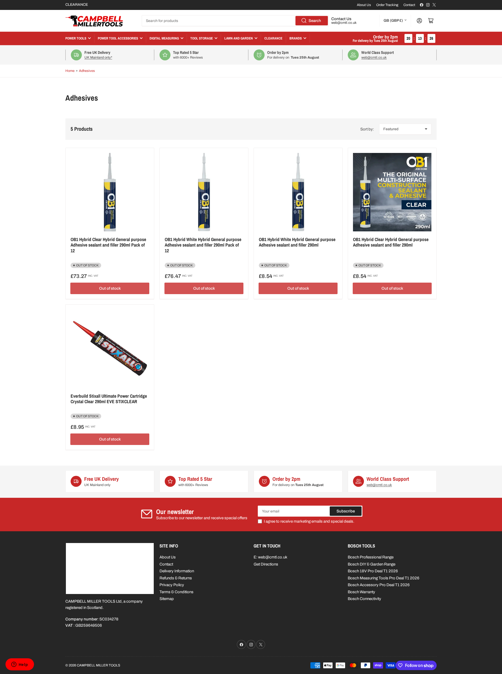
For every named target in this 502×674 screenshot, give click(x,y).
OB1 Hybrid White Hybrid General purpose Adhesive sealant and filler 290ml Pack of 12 (203, 245)
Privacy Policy (171, 585)
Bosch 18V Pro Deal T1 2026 (373, 571)
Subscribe (345, 511)
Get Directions (266, 564)
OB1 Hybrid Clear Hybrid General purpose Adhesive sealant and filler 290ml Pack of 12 (108, 245)
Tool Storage (201, 38)
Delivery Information (176, 571)
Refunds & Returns (175, 578)
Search (315, 21)
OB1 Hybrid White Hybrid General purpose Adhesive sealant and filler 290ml (297, 242)
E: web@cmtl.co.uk (270, 557)
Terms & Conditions (176, 592)
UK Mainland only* (98, 57)
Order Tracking (387, 5)
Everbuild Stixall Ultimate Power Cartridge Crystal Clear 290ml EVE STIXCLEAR (109, 399)
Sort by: (367, 129)
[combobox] (235, 20)
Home (70, 71)
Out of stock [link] (110, 288)
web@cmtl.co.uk (344, 23)
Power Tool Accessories (118, 38)
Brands (295, 38)
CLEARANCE (76, 5)
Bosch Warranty (361, 592)
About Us (364, 5)
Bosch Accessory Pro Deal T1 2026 (379, 585)
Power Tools (75, 38)
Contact (409, 5)
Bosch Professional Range (370, 557)
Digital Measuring (164, 38)
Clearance (273, 38)
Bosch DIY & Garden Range (371, 564)
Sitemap (166, 599)
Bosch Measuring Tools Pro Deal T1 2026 (383, 578)
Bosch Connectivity (364, 599)
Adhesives (87, 71)
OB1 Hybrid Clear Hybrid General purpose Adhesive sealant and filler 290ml (391, 242)
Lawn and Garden (238, 38)
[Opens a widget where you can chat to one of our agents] (19, 664)
